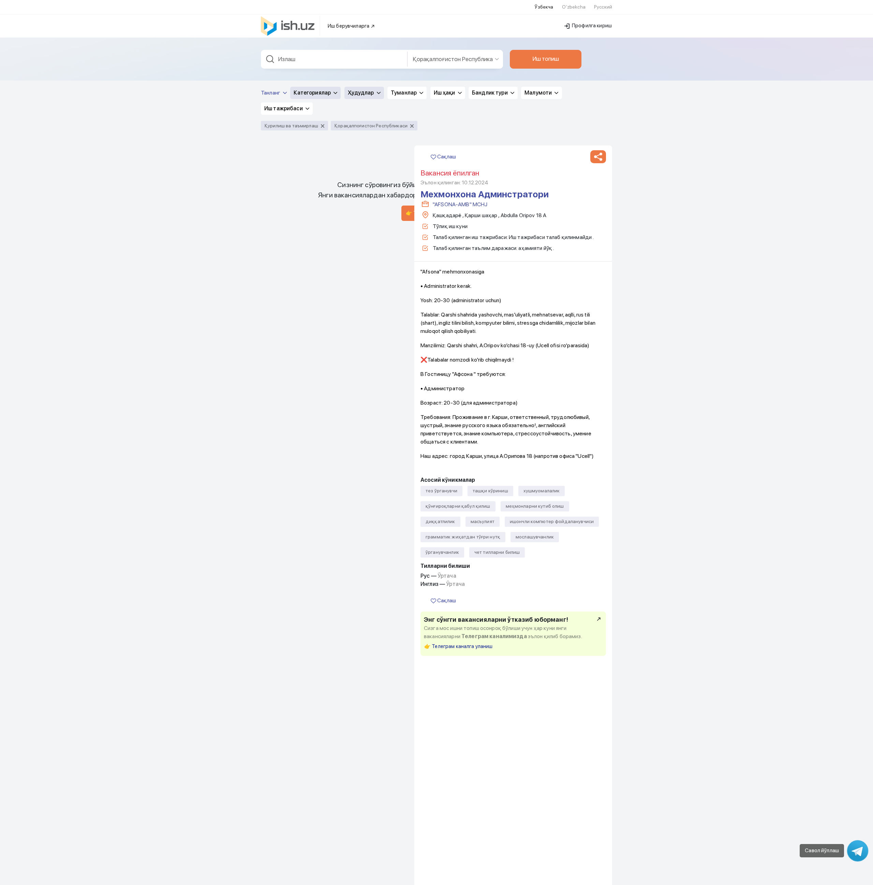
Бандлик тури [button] (490, 92)
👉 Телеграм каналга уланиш (458, 646)
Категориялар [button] (313, 92)
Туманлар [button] (404, 92)
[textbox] (334, 59)
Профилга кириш (591, 26)
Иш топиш (545, 58)
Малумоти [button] (538, 92)
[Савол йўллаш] (857, 851)
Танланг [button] (271, 92)
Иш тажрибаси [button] (284, 108)
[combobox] (334, 59)
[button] (598, 156)
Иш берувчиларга (349, 26)
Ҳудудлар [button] (361, 92)
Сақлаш (446, 156)
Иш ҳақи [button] (445, 92)
